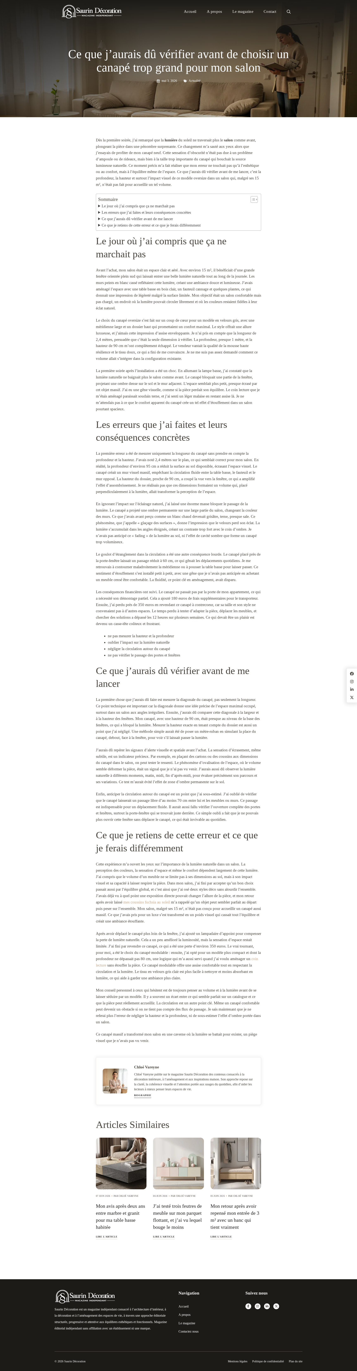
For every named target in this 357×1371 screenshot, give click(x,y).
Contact (270, 12)
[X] (276, 1306)
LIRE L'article (106, 1236)
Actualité (194, 80)
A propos (214, 12)
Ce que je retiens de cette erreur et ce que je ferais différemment (151, 225)
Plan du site (295, 1361)
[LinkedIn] (267, 1306)
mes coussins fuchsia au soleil (146, 902)
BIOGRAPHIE (142, 1095)
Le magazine (242, 12)
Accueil (190, 12)
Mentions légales (237, 1361)
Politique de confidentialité (268, 1361)
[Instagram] (258, 1306)
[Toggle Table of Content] (252, 199)
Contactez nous (188, 1331)
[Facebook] (248, 1306)
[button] (289, 11)
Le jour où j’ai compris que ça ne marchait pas (138, 206)
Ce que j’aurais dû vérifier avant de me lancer (137, 219)
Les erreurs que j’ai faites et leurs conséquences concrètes (146, 212)
